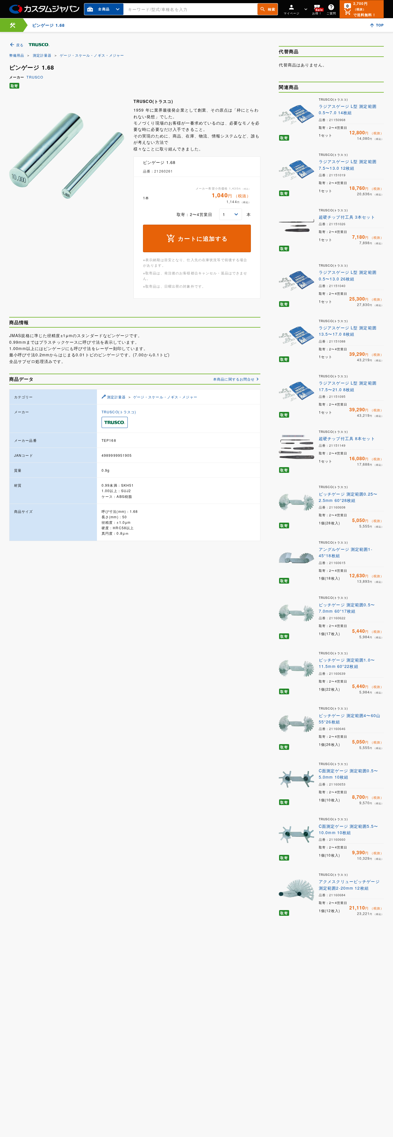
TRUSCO (34, 76)
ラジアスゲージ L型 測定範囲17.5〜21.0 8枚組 (348, 386)
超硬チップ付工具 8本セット (347, 438)
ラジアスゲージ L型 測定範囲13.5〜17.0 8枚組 (348, 331)
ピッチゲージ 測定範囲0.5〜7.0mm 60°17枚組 (347, 608)
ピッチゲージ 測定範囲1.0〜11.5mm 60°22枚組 (347, 663)
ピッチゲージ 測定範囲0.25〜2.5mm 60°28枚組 (348, 497)
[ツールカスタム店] (12, 25)
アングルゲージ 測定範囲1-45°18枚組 (346, 552)
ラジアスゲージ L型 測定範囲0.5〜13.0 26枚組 (348, 275)
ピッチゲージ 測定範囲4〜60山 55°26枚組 (349, 718)
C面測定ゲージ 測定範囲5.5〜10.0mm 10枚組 (348, 829)
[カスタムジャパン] (44, 9)
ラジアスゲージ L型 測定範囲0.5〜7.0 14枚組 (348, 109)
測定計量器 (42, 55)
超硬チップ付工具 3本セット (347, 217)
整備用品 (16, 55)
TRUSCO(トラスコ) (119, 411)
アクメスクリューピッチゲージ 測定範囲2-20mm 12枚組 (349, 884)
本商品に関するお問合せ (234, 379)
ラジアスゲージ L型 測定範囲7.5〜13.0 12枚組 (348, 164)
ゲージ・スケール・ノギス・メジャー (92, 55)
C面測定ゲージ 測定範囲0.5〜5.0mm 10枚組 (348, 774)
